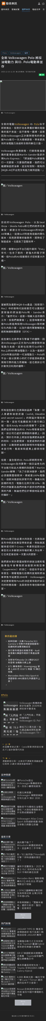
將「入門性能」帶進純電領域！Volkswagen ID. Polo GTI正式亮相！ (30, 717)
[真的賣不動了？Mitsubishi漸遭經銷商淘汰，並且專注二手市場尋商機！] (8, 846)
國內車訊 (5, 9)
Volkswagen (15, 53)
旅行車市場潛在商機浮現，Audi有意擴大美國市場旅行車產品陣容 (24, 653)
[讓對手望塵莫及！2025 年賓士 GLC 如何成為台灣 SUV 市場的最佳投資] (8, 870)
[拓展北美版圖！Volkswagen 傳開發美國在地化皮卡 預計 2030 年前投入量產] (8, 796)
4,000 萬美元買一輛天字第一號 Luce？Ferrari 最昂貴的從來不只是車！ (31, 980)
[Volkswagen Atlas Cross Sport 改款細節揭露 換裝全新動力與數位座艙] (8, 822)
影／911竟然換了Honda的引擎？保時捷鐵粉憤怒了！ (31, 857)
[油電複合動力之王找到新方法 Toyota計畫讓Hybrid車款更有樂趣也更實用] (8, 944)
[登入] (39, 3)
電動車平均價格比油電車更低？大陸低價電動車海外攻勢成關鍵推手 (30, 809)
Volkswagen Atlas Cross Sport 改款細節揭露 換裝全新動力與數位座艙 (30, 821)
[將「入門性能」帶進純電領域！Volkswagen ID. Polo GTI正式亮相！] (11, 718)
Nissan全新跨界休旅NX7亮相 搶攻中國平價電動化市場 (30, 992)
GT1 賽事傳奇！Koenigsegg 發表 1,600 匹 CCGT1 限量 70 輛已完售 (24, 669)
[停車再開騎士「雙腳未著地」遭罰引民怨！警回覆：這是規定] (8, 906)
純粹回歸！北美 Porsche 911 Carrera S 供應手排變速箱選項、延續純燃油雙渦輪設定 (24, 644)
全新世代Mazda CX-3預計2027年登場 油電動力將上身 (23, 661)
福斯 (26, 53)
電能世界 (36, 9)
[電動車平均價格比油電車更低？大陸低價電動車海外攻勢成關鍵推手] (8, 810)
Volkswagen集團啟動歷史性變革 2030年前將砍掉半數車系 (30, 706)
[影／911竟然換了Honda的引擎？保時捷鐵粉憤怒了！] (8, 858)
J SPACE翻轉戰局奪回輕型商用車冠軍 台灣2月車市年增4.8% (30, 893)
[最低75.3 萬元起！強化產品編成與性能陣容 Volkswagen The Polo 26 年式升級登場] (11, 730)
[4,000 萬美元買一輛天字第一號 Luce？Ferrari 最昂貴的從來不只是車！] (8, 980)
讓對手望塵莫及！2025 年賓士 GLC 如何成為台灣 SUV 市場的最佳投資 (30, 869)
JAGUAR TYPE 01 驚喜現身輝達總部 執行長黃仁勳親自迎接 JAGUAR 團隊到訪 (30, 932)
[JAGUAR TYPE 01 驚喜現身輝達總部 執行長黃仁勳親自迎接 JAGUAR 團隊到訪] (8, 932)
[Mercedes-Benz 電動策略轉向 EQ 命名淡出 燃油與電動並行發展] (8, 881)
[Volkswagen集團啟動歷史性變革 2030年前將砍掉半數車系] (11, 706)
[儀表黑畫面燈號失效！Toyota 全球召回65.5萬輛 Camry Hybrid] (8, 968)
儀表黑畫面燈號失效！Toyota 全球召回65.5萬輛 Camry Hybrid (30, 968)
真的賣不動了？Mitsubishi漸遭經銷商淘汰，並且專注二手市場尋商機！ (30, 845)
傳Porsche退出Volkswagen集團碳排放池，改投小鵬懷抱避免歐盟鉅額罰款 (30, 783)
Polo (4, 53)
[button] (43, 3)
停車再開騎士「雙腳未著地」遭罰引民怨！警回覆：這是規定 (30, 905)
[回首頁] (11, 3)
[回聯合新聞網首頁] (3, 3)
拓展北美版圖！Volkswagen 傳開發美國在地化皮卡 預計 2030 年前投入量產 (30, 795)
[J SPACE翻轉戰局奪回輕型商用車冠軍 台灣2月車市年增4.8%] (8, 894)
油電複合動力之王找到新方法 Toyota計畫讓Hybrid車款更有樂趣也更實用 (30, 944)
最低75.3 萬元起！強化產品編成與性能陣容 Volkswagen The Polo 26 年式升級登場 (30, 729)
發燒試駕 (16, 9)
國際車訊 (26, 9)
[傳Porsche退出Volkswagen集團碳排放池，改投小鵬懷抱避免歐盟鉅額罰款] (8, 784)
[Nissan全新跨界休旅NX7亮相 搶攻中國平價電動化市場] (8, 992)
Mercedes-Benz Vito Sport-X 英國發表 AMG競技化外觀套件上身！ (24, 678)
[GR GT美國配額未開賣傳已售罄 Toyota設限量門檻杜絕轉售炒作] (8, 956)
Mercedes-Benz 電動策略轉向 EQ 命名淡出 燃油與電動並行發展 (30, 881)
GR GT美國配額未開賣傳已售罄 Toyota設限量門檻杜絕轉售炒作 (30, 956)
